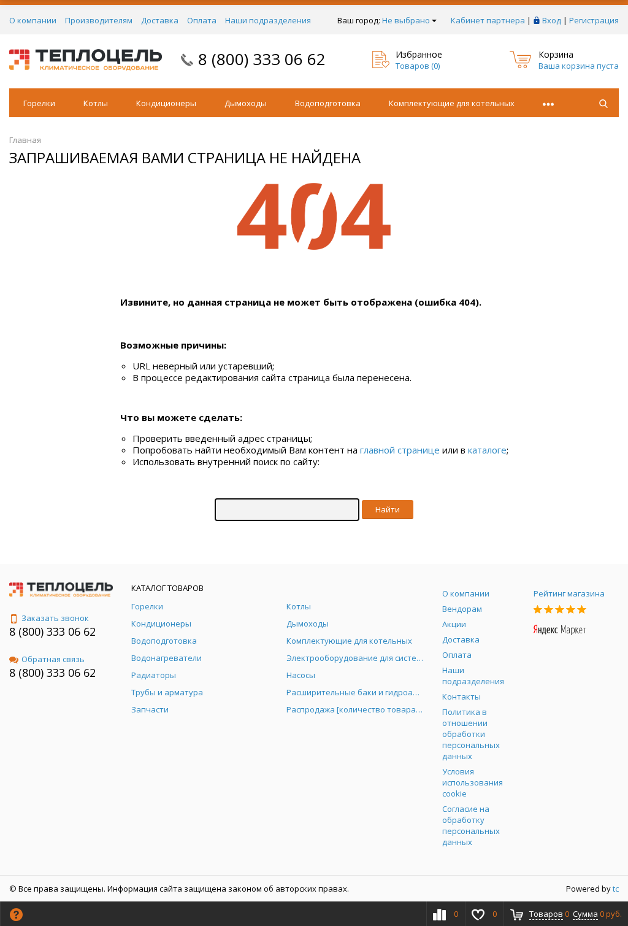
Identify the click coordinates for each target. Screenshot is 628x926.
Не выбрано (406, 20)
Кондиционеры (166, 103)
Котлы (95, 103)
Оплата (201, 20)
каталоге (487, 450)
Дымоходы (245, 103)
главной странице (400, 450)
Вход (551, 20)
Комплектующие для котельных (452, 103)
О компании (32, 20)
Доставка (159, 20)
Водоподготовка (328, 103)
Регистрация (594, 20)
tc (616, 888)
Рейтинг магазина (569, 593)
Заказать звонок (55, 617)
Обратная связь (53, 659)
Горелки (39, 103)
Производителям (98, 20)
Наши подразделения (268, 20)
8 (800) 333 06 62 (262, 59)
